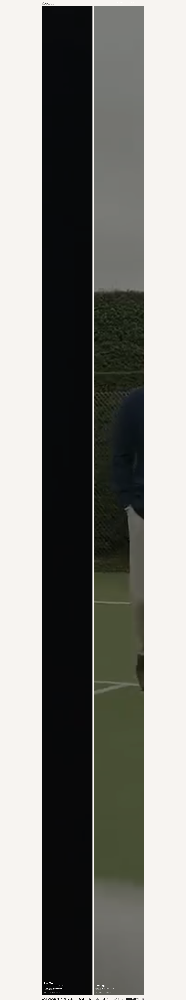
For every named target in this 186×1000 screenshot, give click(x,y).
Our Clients (133, 3)
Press (138, 3)
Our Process (127, 3)
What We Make (120, 3)
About (114, 3)
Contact (142, 3)
